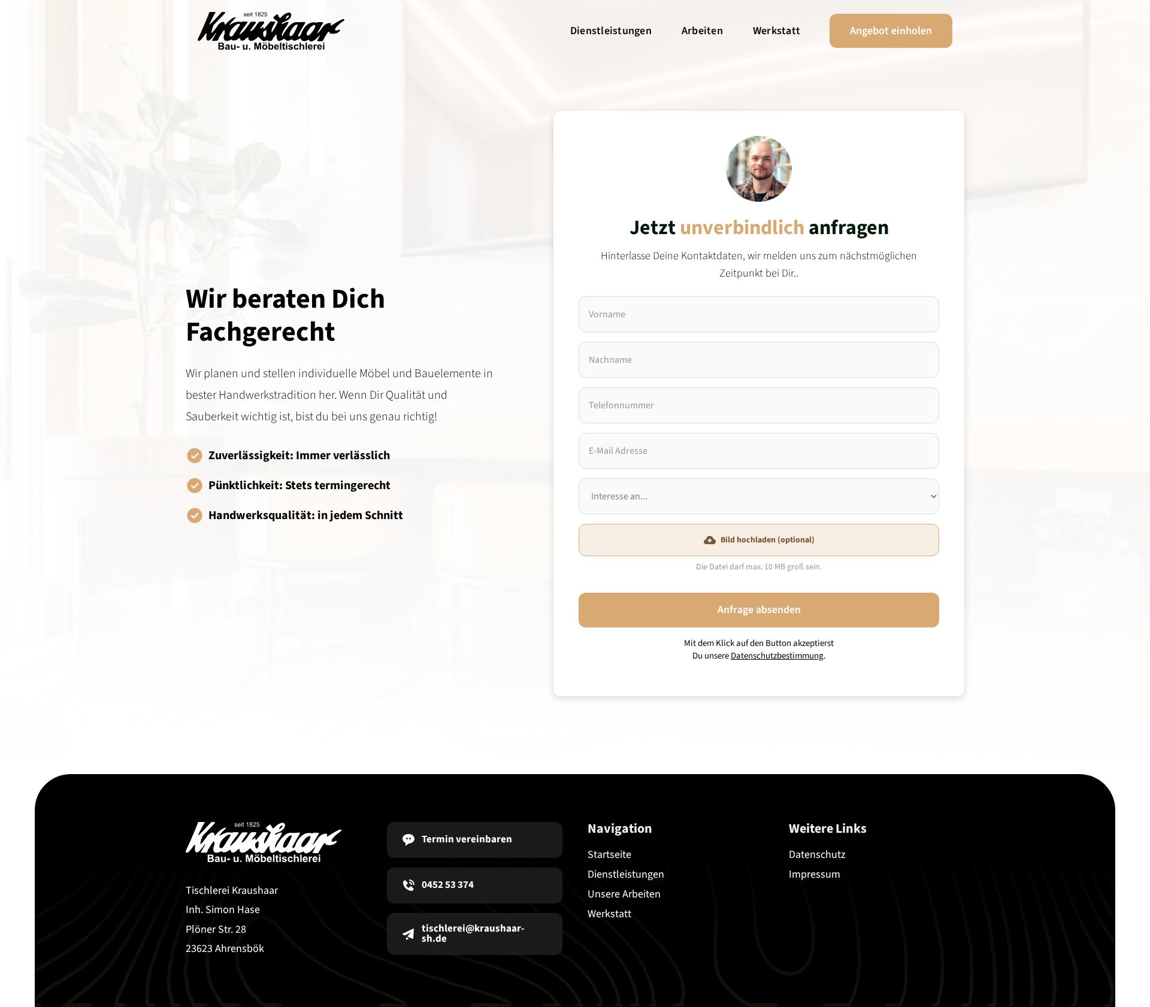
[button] (759, 540)
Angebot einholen (891, 30)
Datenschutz (817, 854)
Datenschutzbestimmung (777, 656)
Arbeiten (702, 30)
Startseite (609, 854)
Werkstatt (776, 30)
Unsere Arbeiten (624, 894)
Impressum (814, 874)
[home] (271, 31)
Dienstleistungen (611, 30)
